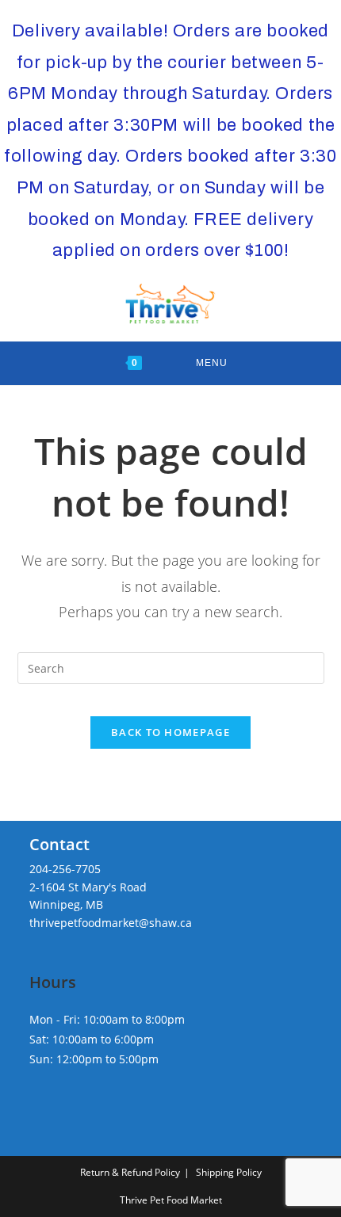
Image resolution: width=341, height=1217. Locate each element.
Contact (59, 844)
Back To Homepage (170, 732)
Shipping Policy (229, 1172)
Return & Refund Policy (130, 1172)
